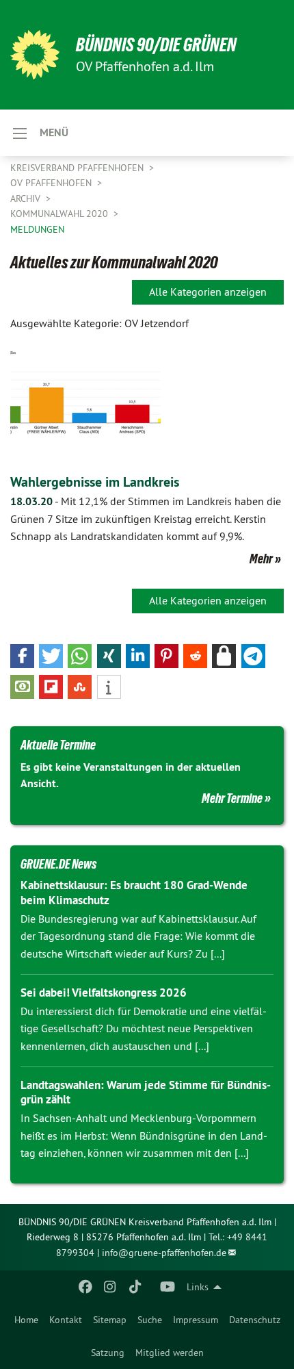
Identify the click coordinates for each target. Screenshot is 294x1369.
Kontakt (65, 1320)
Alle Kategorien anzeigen (208, 291)
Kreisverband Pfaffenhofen (78, 168)
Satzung (107, 1352)
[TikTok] (135, 1286)
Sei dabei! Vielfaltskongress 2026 (104, 992)
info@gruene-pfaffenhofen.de (164, 1252)
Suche (149, 1320)
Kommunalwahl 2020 (60, 213)
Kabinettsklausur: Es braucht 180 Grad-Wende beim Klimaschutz (134, 892)
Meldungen (37, 229)
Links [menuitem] (198, 1287)
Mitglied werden (169, 1352)
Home (26, 1320)
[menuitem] (26, 1319)
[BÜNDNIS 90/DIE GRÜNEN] (34, 54)
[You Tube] (167, 1286)
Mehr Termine (232, 798)
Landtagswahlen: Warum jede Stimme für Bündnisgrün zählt (146, 1092)
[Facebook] (85, 1286)
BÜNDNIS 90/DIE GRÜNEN (156, 44)
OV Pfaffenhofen (52, 183)
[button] (22, 656)
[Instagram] (110, 1286)
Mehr (261, 558)
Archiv (26, 198)
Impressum (195, 1320)
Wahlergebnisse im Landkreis (94, 482)
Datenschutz (254, 1320)
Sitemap (109, 1320)
